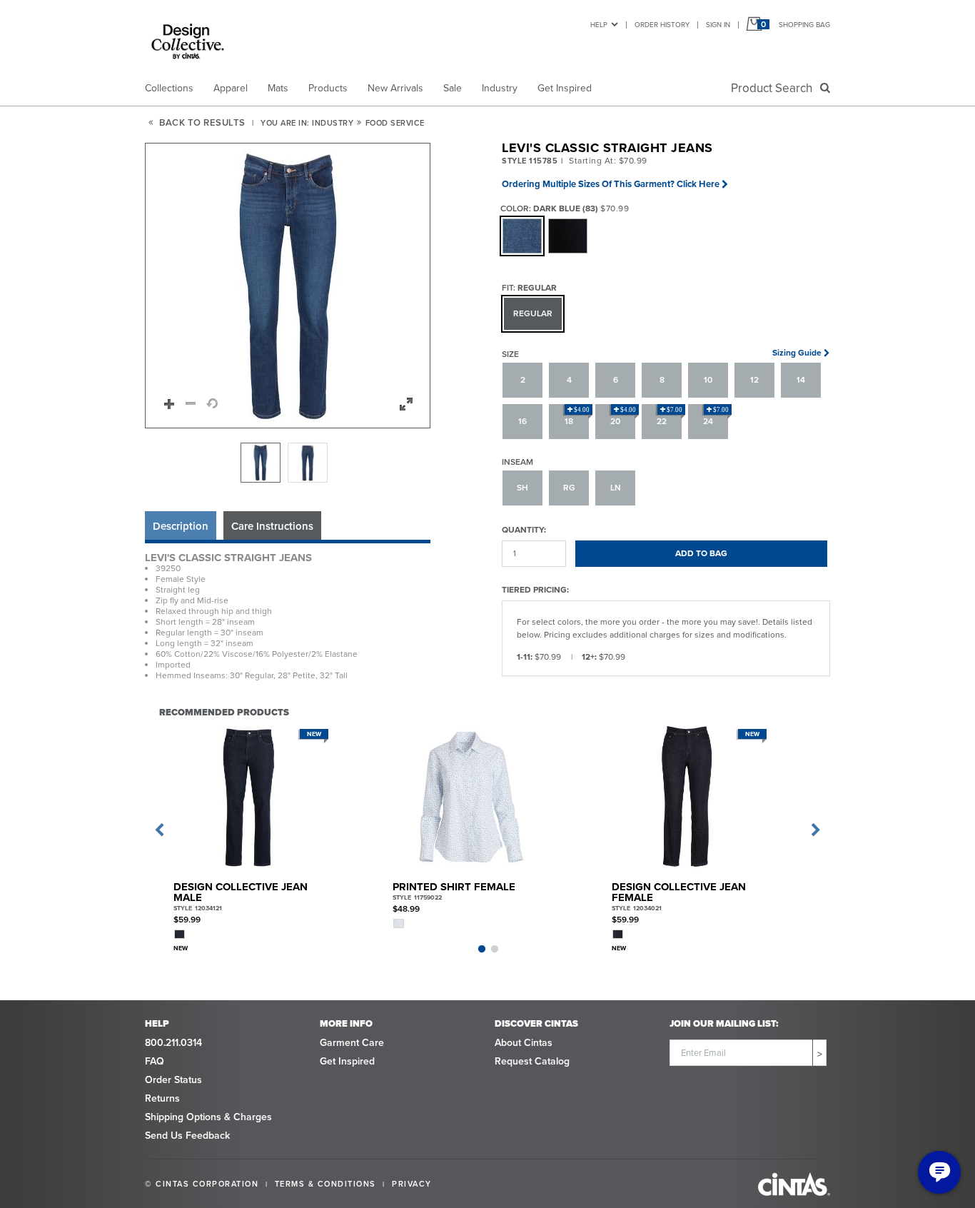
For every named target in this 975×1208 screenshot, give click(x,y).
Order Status (173, 1079)
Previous (159, 830)
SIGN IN (718, 24)
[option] (261, 463)
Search (774, 88)
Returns (162, 1098)
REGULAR (532, 313)
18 (577, 417)
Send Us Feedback (187, 1135)
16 (522, 421)
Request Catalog (532, 1061)
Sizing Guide (797, 352)
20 (623, 417)
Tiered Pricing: (535, 589)
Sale (452, 88)
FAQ (154, 1061)
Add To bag (701, 553)
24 (716, 417)
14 (801, 379)
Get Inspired (564, 88)
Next (816, 830)
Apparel (230, 88)
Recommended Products (224, 711)
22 (669, 417)
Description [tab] (180, 526)
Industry (499, 88)
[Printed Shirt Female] (468, 797)
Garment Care (352, 1042)
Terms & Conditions (325, 1183)
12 (754, 379)
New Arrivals (395, 88)
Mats (278, 88)
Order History (662, 24)
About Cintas (523, 1042)
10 (708, 379)
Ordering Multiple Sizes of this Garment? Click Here (610, 184)
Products (328, 88)
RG (569, 487)
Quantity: (524, 529)
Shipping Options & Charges (208, 1116)
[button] (288, 286)
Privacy (412, 1183)
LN (615, 487)
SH (522, 487)
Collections (169, 88)
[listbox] (287, 462)
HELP (598, 24)
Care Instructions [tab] (272, 526)
